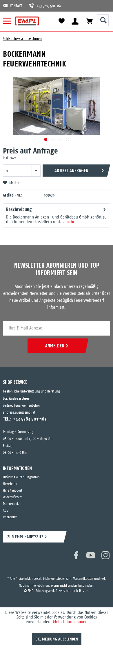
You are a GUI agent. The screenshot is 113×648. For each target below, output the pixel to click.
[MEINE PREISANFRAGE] (89, 20)
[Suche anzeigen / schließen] (103, 20)
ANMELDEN (54, 345)
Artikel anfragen (71, 170)
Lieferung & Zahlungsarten (21, 477)
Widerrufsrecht (13, 497)
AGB (5, 510)
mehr (69, 222)
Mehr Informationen (70, 622)
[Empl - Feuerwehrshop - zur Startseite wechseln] (26, 20)
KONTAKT (16, 6)
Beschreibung (19, 209)
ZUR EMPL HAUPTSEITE (25, 536)
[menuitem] (9, 20)
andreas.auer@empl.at (19, 412)
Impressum (10, 517)
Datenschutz (11, 504)
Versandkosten (83, 573)
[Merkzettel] (61, 21)
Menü (9, 20)
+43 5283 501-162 (45, 6)
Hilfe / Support (12, 490)
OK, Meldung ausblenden (56, 639)
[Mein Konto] (74, 20)
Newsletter (10, 484)
